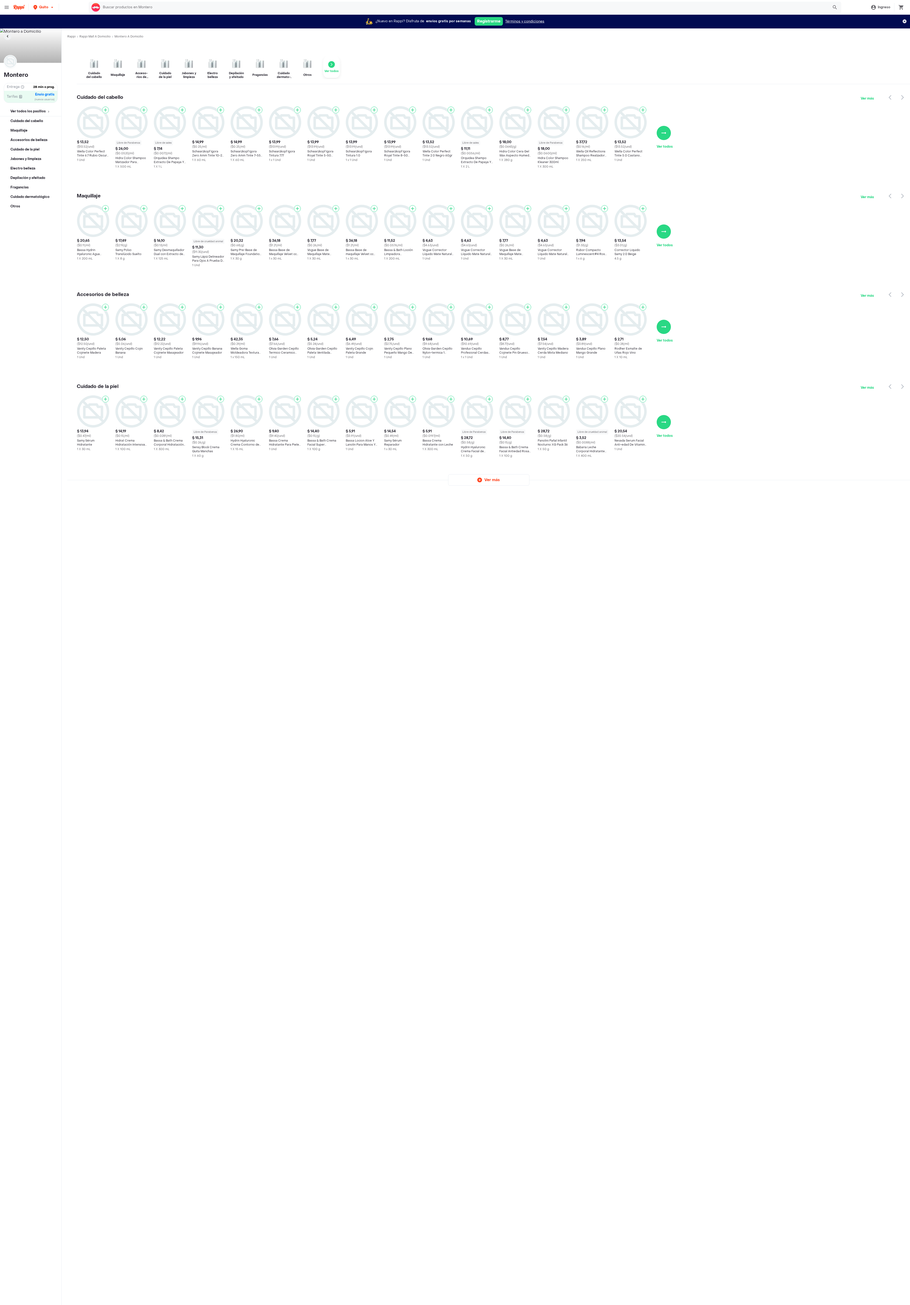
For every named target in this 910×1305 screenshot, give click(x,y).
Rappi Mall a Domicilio (95, 36)
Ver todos (665, 146)
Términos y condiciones (524, 21)
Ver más (867, 98)
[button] (43, 7)
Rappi (71, 36)
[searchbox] (464, 7)
